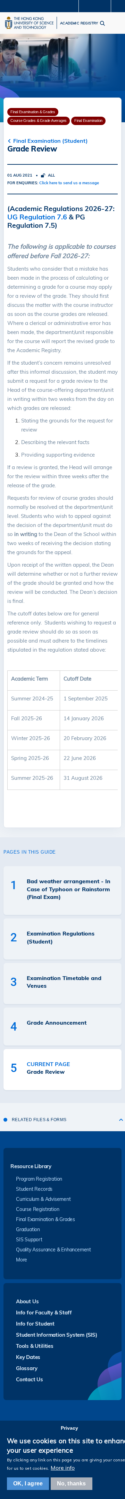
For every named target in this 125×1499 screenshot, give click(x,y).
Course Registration (37, 1209)
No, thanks (71, 1483)
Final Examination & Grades (45, 1219)
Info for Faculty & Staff (44, 1312)
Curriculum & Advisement (43, 1199)
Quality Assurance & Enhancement (53, 1249)
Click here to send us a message (69, 182)
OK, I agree (28, 1483)
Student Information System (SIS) (56, 1334)
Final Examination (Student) (50, 140)
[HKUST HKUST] (29, 23)
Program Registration (39, 1179)
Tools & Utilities (34, 1346)
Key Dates (28, 1357)
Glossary (26, 1368)
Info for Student (35, 1323)
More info (63, 1467)
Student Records (34, 1189)
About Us (27, 1301)
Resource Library (30, 1167)
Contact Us (29, 1379)
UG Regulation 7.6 (37, 216)
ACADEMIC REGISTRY (79, 23)
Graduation (28, 1229)
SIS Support (29, 1239)
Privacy (69, 1428)
